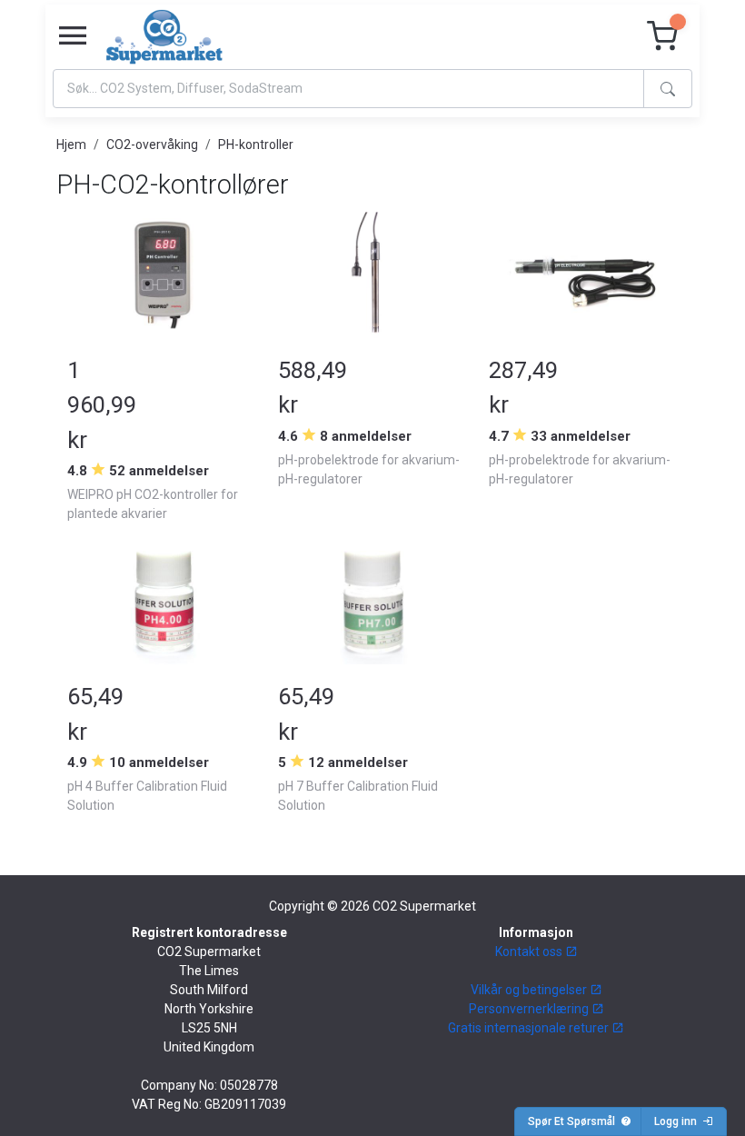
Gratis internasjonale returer (529, 1028)
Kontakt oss (530, 951)
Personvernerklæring (530, 1008)
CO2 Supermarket (424, 906)
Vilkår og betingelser (530, 989)
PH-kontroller (255, 144)
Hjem (71, 144)
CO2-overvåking (152, 144)
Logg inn (678, 1121)
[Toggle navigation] (73, 36)
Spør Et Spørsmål (574, 1121)
